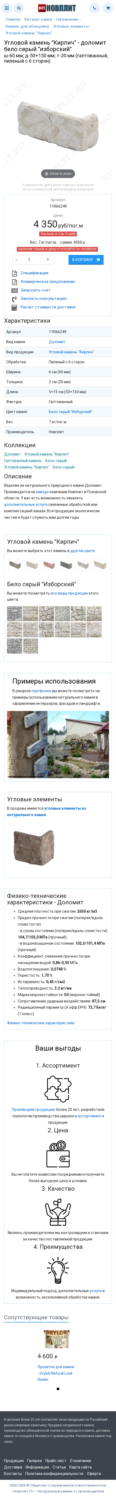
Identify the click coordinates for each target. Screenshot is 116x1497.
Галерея (34, 1461)
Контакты (13, 1473)
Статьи (59, 1467)
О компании (80, 1461)
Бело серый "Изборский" (71, 412)
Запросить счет (36, 290)
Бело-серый (56, 460)
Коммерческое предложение (48, 281)
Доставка (13, 1467)
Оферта (94, 1473)
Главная (12, 19)
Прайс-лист (55, 1461)
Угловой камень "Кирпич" (71, 352)
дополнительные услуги (25, 504)
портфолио (41, 691)
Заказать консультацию (44, 298)
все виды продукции (69, 593)
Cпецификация (34, 273)
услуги (96, 1291)
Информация (37, 1467)
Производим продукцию (33, 1109)
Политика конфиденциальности (54, 1473)
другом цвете (82, 551)
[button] (6, 8)
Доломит (57, 342)
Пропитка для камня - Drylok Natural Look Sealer (55, 1373)
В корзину (83, 260)
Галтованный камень (23, 460)
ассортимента (91, 1116)
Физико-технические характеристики (40, 1023)
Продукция (14, 1461)
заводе (42, 492)
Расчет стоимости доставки (48, 307)
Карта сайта (80, 1467)
